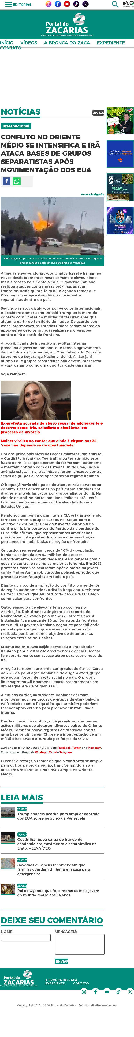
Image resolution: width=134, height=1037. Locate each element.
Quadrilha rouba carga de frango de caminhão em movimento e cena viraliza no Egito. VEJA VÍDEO (57, 843)
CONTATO (10, 47)
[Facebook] (58, 6)
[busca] (115, 6)
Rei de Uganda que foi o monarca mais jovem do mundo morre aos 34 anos (58, 893)
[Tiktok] (76, 6)
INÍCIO (6, 42)
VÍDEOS (28, 42)
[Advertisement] (67, 75)
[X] (85, 6)
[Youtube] (67, 6)
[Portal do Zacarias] (67, 25)
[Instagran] (48, 6)
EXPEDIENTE (111, 42)
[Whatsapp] (17, 181)
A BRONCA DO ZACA (67, 42)
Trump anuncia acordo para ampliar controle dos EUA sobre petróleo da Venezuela (58, 816)
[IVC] (128, 4)
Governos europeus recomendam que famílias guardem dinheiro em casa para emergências (53, 869)
